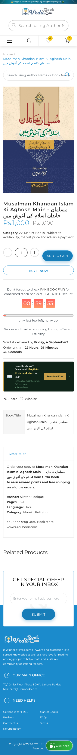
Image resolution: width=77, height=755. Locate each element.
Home (8, 54)
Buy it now (38, 271)
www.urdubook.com (22, 527)
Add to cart (57, 256)
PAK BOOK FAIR (53, 289)
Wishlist (31, 399)
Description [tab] (17, 454)
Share (13, 399)
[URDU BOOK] (38, 12)
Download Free (55, 376)
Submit (38, 614)
